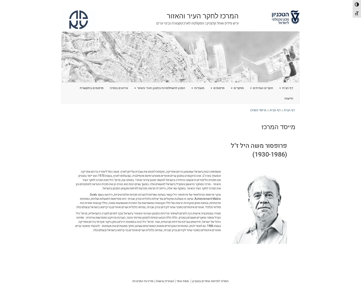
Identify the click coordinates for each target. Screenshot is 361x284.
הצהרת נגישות (165, 281)
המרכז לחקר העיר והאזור (203, 16)
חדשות (289, 98)
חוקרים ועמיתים (262, 88)
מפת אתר (183, 281)
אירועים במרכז (119, 88)
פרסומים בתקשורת (92, 88)
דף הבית (287, 88)
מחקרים (238, 88)
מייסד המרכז (258, 110)
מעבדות (198, 88)
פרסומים (219, 88)
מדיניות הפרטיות (143, 281)
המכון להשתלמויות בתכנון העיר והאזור (160, 88)
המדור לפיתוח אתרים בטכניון (210, 281)
